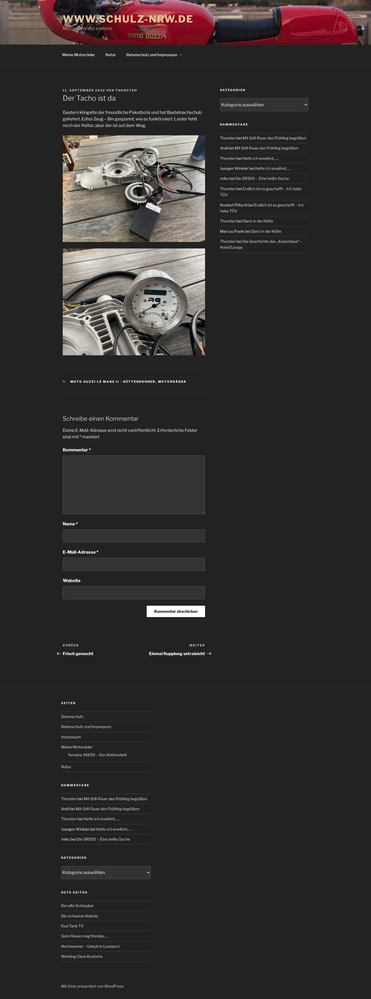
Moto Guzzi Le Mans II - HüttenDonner (113, 382)
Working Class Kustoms (82, 956)
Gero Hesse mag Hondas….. (84, 936)
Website (71, 580)
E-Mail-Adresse (81, 552)
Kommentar (77, 449)
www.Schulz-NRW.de (128, 19)
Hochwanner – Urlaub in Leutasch (90, 946)
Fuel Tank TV (72, 926)
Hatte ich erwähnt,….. (261, 158)
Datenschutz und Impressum (151, 54)
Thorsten (126, 90)
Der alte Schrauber (77, 905)
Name (70, 523)
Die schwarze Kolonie (79, 916)
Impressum (71, 737)
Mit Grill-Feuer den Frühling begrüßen (274, 138)
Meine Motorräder (78, 54)
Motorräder (172, 382)
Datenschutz (72, 716)
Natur (110, 54)
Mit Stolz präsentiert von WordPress (92, 986)
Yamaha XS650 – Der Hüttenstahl (97, 754)
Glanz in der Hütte (258, 221)
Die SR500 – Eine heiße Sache (262, 178)
